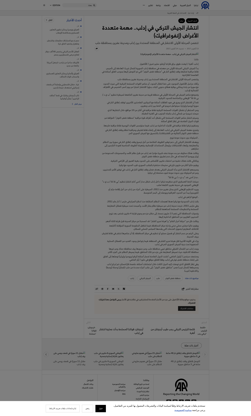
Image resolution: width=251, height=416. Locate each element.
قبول (100, 408)
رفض (87, 408)
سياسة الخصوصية (183, 410)
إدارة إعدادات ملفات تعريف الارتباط (62, 408)
